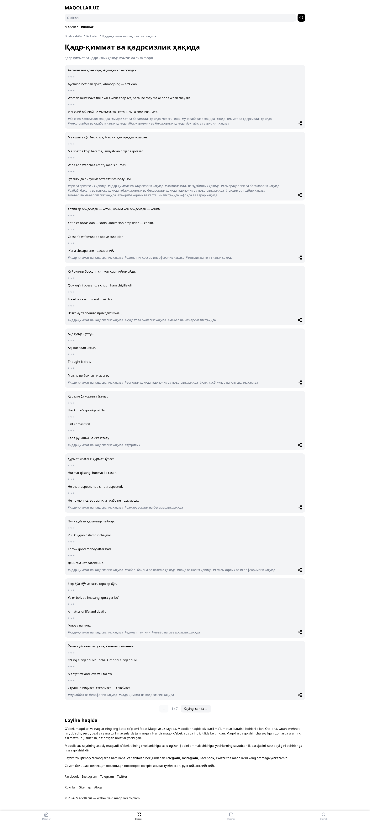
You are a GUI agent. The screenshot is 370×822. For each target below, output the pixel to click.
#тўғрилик (132, 445)
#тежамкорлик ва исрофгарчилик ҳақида (244, 570)
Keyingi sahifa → (196, 709)
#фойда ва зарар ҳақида (198, 195)
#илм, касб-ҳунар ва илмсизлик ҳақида (228, 382)
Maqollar (71, 27)
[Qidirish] (301, 18)
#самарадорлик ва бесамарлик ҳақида (250, 186)
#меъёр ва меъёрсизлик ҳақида (92, 195)
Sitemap (85, 787)
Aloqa (98, 787)
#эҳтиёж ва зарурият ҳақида (207, 123)
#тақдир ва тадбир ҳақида (245, 190)
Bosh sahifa (73, 36)
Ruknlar (87, 27)
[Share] (300, 123)
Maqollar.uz (82, 8)
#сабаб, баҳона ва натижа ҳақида (93, 190)
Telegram (173, 758)
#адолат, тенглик (137, 632)
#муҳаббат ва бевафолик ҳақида (136, 119)
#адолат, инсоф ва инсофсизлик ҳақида (154, 257)
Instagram (190, 758)
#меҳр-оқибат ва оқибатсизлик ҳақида (97, 123)
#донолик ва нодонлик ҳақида (201, 190)
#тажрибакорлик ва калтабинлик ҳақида (148, 195)
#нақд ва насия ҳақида (194, 570)
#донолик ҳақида (138, 382)
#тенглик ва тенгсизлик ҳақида (209, 257)
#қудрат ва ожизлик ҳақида (145, 320)
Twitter (221, 758)
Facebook (207, 758)
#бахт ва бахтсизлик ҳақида (89, 119)
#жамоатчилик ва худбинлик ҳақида (192, 186)
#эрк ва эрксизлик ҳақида (87, 186)
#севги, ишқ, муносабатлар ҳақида (188, 119)
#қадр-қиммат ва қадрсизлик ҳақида (244, 119)
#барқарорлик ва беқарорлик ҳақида (156, 123)
